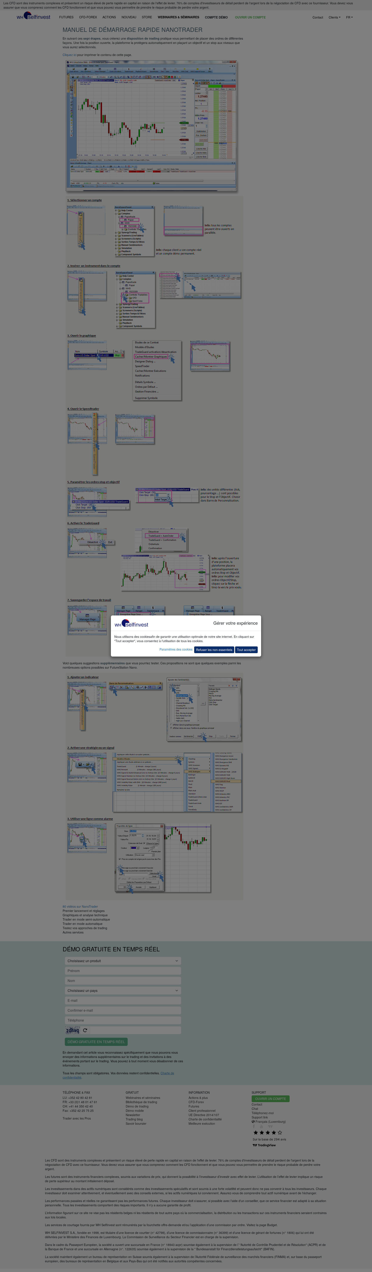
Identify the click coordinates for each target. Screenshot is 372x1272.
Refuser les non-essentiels (214, 650)
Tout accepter (246, 650)
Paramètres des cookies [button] (176, 649)
